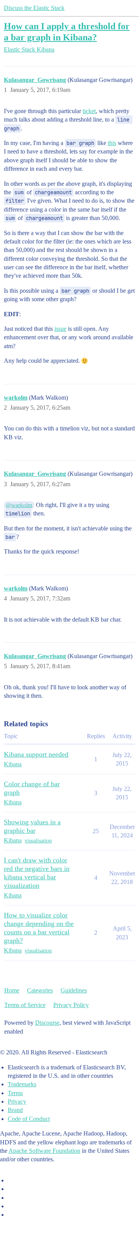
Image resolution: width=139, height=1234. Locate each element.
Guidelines (74, 990)
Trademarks (22, 1084)
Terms (15, 1093)
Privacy (17, 1101)
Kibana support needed (36, 754)
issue (60, 328)
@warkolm (19, 505)
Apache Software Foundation (44, 1150)
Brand (15, 1110)
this (112, 143)
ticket (89, 111)
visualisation (38, 841)
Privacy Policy (71, 1005)
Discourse (47, 1022)
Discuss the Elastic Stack (34, 8)
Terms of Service (25, 1005)
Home (11, 990)
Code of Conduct (29, 1119)
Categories (40, 990)
